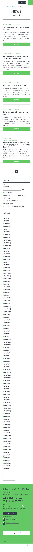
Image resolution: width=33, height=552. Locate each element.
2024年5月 (7, 292)
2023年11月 (7, 309)
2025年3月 (7, 265)
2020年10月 (7, 411)
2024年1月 (7, 303)
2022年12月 (7, 339)
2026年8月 (7, 218)
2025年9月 (7, 248)
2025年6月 (7, 256)
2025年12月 (7, 240)
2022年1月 (7, 369)
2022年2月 (7, 367)
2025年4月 (7, 262)
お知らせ (13, 6)
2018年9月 (7, 452)
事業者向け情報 (8, 203)
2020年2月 (7, 433)
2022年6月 (7, 356)
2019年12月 (7, 435)
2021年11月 (7, 375)
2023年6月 (7, 322)
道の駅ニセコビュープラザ (12, 523)
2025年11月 (7, 243)
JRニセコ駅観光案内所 (11, 519)
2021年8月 (7, 383)
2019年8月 (7, 444)
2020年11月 (7, 408)
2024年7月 (7, 287)
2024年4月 (7, 295)
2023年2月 (7, 333)
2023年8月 (7, 317)
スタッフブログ (8, 198)
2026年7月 (7, 221)
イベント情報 (8, 192)
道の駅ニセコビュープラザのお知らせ (14, 195)
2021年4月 (7, 394)
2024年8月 (7, 284)
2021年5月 (7, 391)
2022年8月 (7, 350)
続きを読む (16, 44)
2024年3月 (7, 298)
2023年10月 (7, 311)
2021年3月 (7, 397)
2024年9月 (7, 281)
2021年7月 (7, 386)
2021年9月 (7, 380)
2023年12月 (7, 306)
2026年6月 (7, 223)
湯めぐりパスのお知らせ (11, 200)
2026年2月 (7, 234)
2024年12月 (7, 273)
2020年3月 (7, 430)
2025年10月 (7, 245)
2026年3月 (7, 232)
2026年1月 (7, 237)
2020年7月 (7, 419)
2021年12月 (7, 372)
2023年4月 (7, 328)
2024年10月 (7, 278)
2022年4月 (7, 361)
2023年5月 (7, 325)
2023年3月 (7, 331)
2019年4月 (7, 446)
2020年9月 (7, 413)
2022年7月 (7, 353)
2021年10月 (7, 378)
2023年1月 (7, 336)
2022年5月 (7, 358)
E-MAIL (11, 513)
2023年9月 (7, 314)
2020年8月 (7, 416)
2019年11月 (7, 438)
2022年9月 (7, 347)
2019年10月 (7, 441)
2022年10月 (7, 345)
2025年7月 (7, 254)
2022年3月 (7, 364)
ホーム (8, 6)
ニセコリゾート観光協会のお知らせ (14, 206)
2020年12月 (7, 405)
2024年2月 (7, 300)
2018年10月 (7, 449)
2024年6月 (7, 289)
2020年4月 (7, 427)
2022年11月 (7, 342)
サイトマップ (16, 533)
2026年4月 (7, 229)
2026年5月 (7, 226)
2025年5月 (7, 259)
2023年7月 (7, 320)
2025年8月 (7, 251)
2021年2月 (7, 400)
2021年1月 (7, 402)
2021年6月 (7, 389)
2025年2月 (7, 267)
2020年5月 (7, 424)
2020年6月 (7, 422)
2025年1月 (7, 270)
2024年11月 (7, 276)
